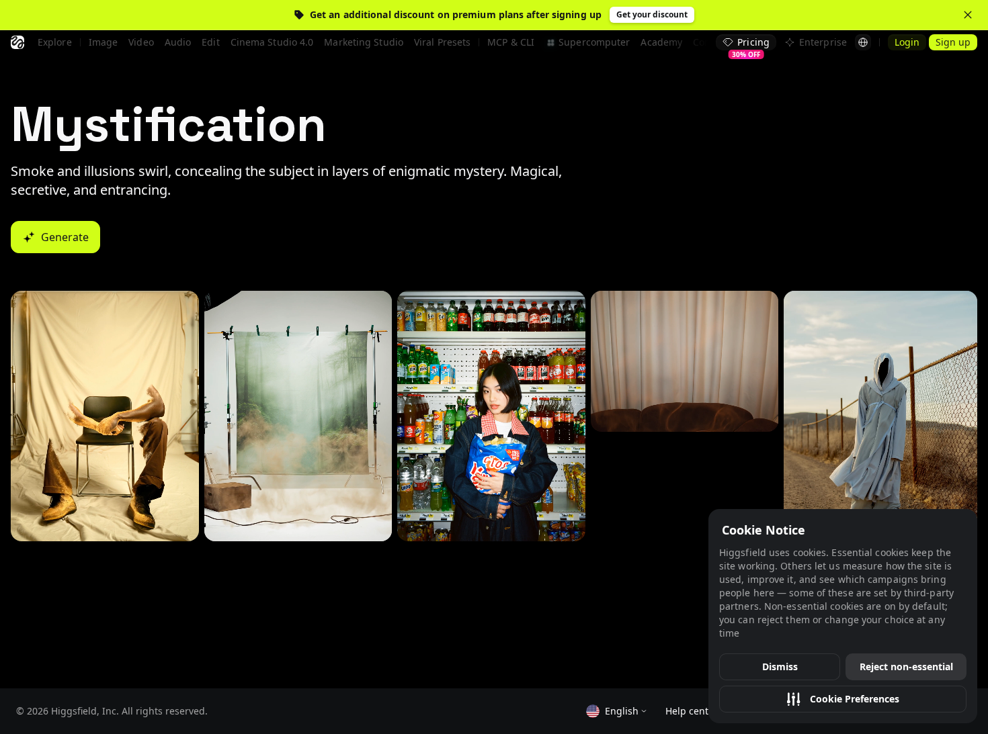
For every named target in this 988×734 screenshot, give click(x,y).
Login (907, 42)
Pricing (751, 43)
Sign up (953, 42)
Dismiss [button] (780, 666)
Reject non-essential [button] (906, 666)
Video (141, 42)
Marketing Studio (363, 42)
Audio (178, 42)
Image (103, 42)
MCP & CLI (510, 42)
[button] (842, 699)
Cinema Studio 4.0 (272, 42)
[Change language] (863, 42)
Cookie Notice (763, 530)
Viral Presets (442, 42)
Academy (661, 42)
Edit (210, 42)
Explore (55, 42)
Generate (65, 237)
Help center (691, 710)
